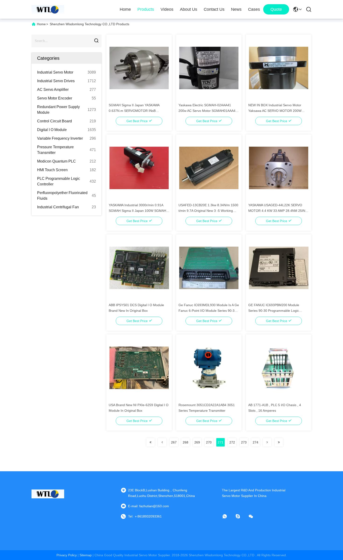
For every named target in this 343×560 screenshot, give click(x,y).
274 (255, 442)
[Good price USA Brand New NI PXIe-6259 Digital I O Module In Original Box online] (139, 367)
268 (185, 442)
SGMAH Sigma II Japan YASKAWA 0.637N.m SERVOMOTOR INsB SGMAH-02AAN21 (134, 110)
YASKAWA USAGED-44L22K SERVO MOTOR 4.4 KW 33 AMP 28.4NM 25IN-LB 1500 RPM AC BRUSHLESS (277, 210)
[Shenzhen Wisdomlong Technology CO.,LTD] (48, 9)
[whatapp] (228, 516)
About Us (188, 9)
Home (125, 9)
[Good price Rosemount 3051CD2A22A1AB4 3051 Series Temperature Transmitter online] (209, 367)
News (236, 9)
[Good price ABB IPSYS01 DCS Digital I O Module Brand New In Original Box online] (139, 267)
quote (276, 9)
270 (209, 442)
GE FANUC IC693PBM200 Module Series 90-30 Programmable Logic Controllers (273, 310)
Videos (167, 9)
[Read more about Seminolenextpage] (150, 442)
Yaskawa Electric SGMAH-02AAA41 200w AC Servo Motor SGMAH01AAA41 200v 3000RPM (207, 110)
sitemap (86, 555)
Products (145, 9)
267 (174, 442)
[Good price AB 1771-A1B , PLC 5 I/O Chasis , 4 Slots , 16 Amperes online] (278, 367)
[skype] (241, 516)
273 (244, 442)
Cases (254, 9)
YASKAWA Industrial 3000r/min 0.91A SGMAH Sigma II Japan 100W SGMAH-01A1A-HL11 (138, 210)
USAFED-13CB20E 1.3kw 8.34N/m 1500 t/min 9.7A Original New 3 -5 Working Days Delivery (208, 210)
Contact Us (214, 9)
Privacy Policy (66, 555)
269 (197, 442)
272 (232, 442)
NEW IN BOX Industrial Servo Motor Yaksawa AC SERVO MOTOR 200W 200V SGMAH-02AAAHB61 (274, 110)
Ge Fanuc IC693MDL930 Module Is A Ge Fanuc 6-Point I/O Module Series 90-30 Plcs (208, 310)
